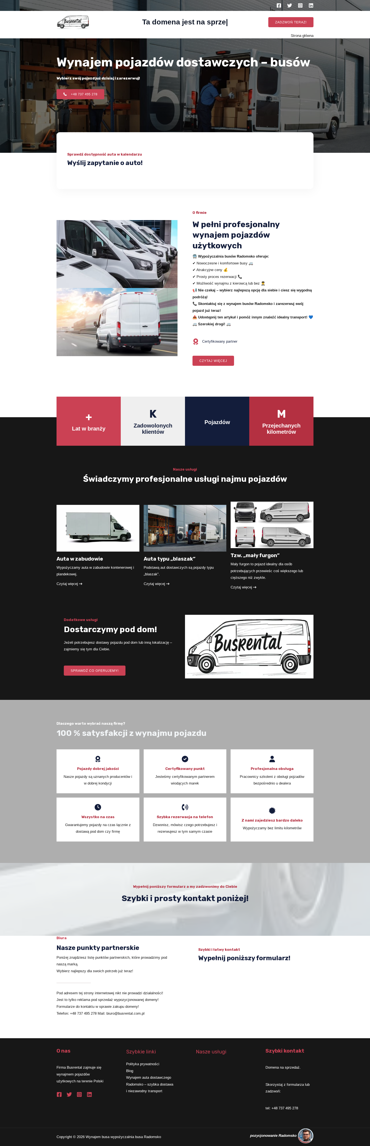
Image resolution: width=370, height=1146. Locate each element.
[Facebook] (278, 5)
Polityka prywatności (142, 1064)
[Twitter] (289, 5)
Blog (129, 1071)
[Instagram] (300, 5)
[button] (290, 22)
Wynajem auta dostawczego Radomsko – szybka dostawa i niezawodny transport (149, 1084)
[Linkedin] (311, 5)
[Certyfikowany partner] (214, 341)
